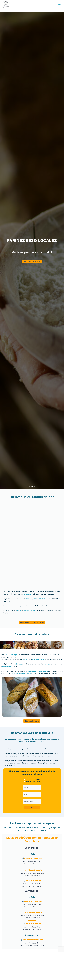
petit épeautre (17, 664)
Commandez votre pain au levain (32, 622)
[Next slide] (62, 250)
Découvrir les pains (32, 721)
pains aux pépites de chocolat (21, 673)
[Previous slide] (2, 250)
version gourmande (38, 659)
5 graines (25, 659)
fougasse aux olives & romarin (38, 671)
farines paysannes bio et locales (36, 599)
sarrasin (47, 664)
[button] (29, 486)
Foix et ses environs (30, 610)
